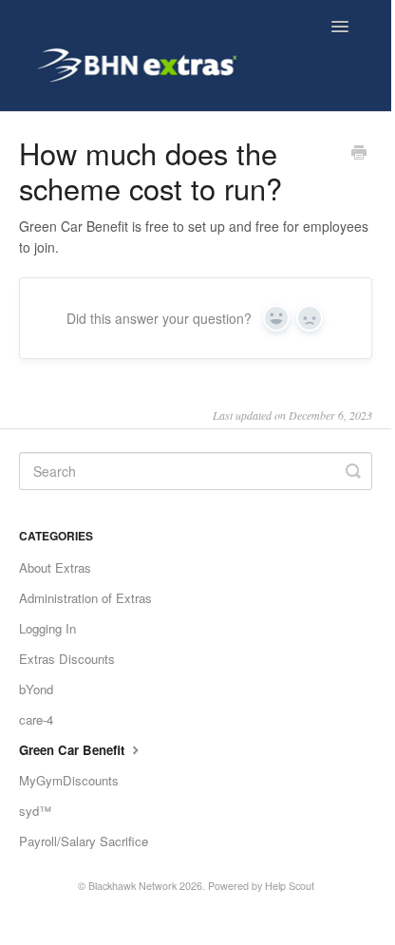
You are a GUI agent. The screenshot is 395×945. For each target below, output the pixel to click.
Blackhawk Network (132, 886)
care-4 (36, 719)
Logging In (47, 628)
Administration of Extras (85, 598)
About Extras (55, 567)
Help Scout (289, 886)
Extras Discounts (67, 659)
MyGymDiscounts (69, 780)
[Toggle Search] (353, 471)
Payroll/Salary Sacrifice (83, 841)
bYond (36, 689)
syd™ (35, 811)
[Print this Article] (359, 153)
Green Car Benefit (73, 750)
